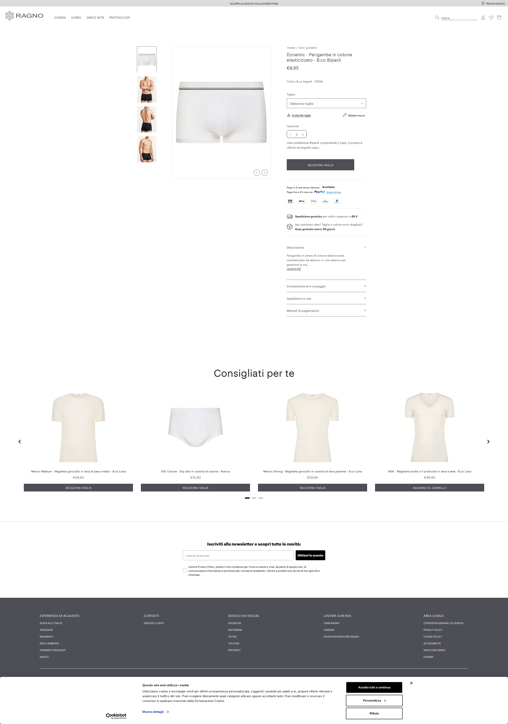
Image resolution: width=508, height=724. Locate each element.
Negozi (44, 656)
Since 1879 (95, 17)
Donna (60, 17)
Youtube (233, 643)
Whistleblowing (434, 650)
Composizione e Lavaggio (306, 285)
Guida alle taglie (301, 115)
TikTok (232, 636)
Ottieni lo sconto (310, 555)
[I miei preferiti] (491, 18)
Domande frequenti (53, 650)
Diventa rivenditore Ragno (341, 636)
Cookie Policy (432, 636)
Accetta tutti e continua (374, 687)
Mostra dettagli (153, 711)
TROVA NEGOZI (495, 3)
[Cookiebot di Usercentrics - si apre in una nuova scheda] (116, 716)
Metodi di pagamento (303, 310)
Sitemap (428, 656)
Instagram (235, 629)
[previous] (257, 172)
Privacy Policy (432, 629)
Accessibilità (432, 643)
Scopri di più (333, 192)
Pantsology (119, 17)
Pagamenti (46, 636)
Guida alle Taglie (51, 623)
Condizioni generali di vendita (443, 623)
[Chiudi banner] (411, 683)
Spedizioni (46, 629)
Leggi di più (294, 269)
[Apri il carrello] (499, 18)
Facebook (234, 623)
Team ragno (331, 623)
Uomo (76, 17)
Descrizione (295, 246)
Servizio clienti (154, 623)
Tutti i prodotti (307, 47)
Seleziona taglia (321, 165)
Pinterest (234, 650)
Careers (329, 629)
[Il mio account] (483, 18)
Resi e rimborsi (49, 643)
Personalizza (372, 700)
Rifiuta (374, 713)
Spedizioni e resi (299, 298)
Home (291, 47)
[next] (265, 172)
